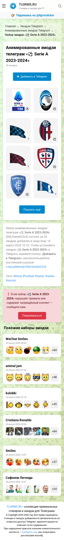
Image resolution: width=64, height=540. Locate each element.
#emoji (17, 276)
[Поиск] (60, 6)
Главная (10, 26)
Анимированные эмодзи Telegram (27, 30)
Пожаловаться (32, 315)
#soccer (11, 280)
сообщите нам (29, 532)
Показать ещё (32, 209)
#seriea (49, 276)
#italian (39, 276)
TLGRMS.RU (14, 506)
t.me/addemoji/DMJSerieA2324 (26, 266)
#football (28, 276)
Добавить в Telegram (33, 76)
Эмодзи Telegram (31, 26)
